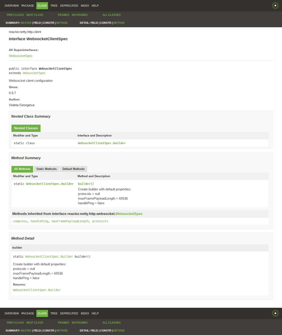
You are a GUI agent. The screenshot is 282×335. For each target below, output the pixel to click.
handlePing (39, 221)
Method (62, 22)
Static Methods (46, 169)
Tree (54, 5)
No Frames (80, 14)
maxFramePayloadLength (70, 221)
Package (27, 5)
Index (85, 5)
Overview (12, 5)
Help (95, 5)
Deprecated (69, 5)
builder (84, 184)
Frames (63, 14)
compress (20, 221)
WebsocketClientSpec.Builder (102, 143)
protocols (100, 221)
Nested (26, 22)
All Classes (111, 14)
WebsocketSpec (21, 56)
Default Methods (74, 169)
